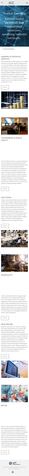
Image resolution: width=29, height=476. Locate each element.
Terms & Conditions (17, 468)
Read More (5, 87)
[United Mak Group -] (11, 2)
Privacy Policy (10, 468)
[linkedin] (13, 472)
